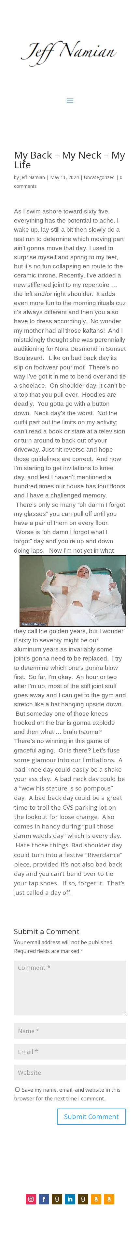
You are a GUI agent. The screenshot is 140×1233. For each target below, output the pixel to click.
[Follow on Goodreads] (57, 1199)
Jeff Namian (32, 177)
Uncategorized (99, 177)
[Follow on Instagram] (31, 1199)
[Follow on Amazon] (96, 1199)
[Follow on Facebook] (44, 1199)
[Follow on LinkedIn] (70, 1199)
